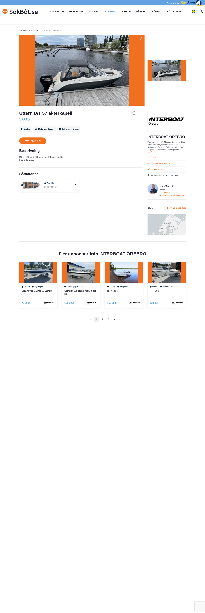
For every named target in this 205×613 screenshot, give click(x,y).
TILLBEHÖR (109, 11)
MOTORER (93, 11)
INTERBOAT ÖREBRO (166, 137)
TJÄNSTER (125, 11)
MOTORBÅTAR (56, 11)
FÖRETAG (157, 11)
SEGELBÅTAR (76, 11)
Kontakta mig (33, 141)
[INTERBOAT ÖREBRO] (167, 121)
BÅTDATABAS (174, 11)
